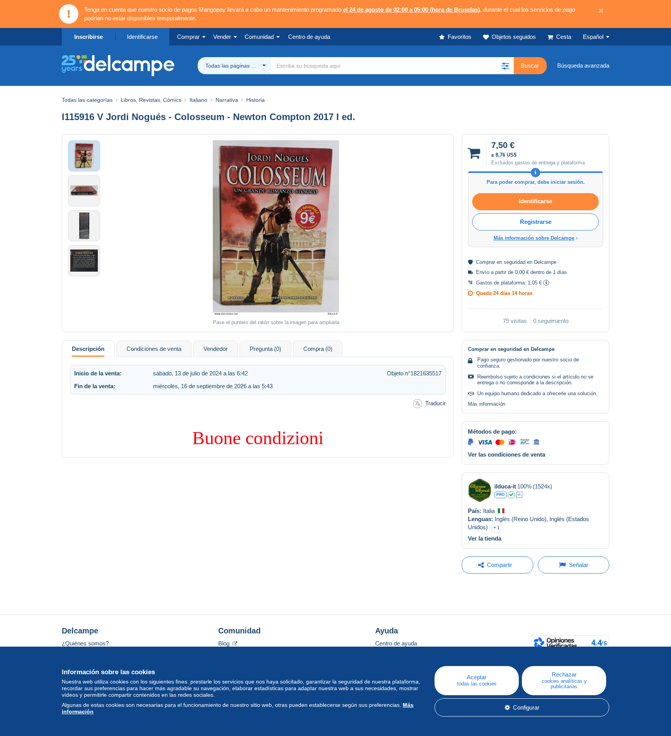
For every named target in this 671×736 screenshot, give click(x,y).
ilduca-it (505, 486)
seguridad (514, 262)
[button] (505, 65)
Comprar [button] (188, 36)
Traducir (435, 403)
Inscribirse (88, 36)
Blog (224, 643)
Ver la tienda (484, 538)
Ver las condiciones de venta (506, 454)
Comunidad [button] (259, 36)
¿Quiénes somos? (85, 643)
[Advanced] (519, 495)
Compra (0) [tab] (317, 348)
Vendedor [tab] (215, 348)
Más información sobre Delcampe (534, 238)
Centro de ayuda (396, 643)
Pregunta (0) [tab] (265, 348)
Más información (486, 404)
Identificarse (142, 36)
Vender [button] (222, 36)
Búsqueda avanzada (583, 65)
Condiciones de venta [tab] (154, 348)
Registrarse (535, 221)
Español (593, 36)
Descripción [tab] (88, 348)
